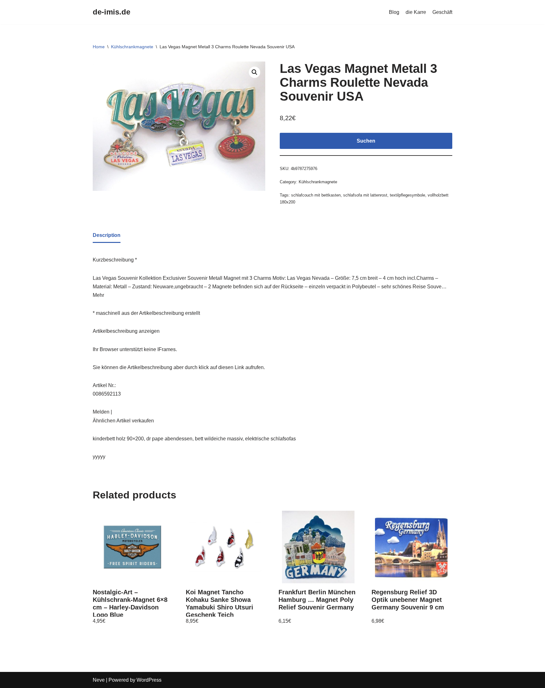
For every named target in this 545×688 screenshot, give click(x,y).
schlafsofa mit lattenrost (365, 195)
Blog (394, 12)
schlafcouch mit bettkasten (316, 195)
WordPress (149, 680)
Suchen (366, 141)
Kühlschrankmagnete (132, 46)
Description (106, 235)
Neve (99, 680)
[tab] (106, 235)
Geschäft (442, 12)
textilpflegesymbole (407, 195)
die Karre (416, 12)
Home (99, 46)
